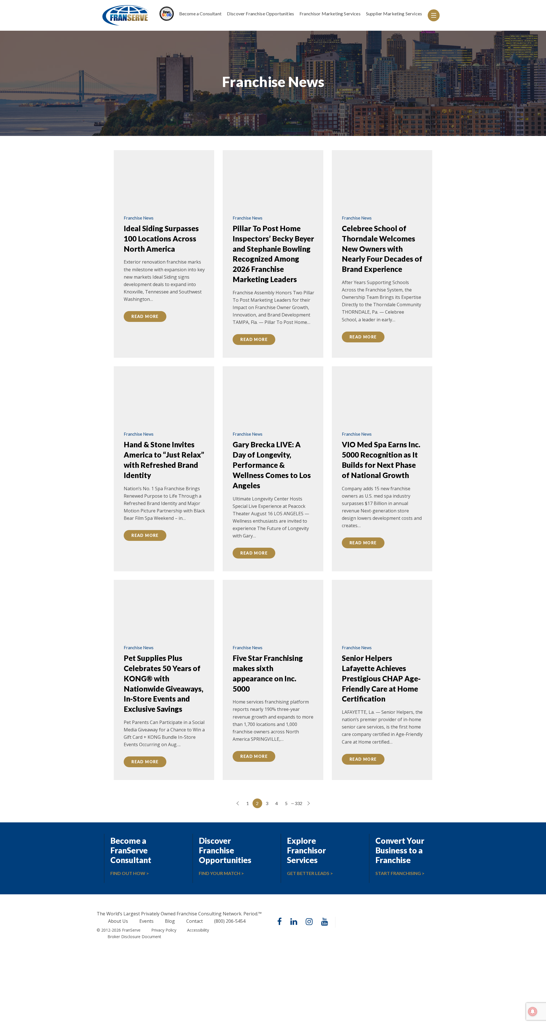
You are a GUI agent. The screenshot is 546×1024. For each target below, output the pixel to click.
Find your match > (221, 873)
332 (298, 803)
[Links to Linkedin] (293, 922)
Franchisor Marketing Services (330, 13)
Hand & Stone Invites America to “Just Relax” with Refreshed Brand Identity (164, 460)
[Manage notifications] (532, 1011)
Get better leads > (310, 873)
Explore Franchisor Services (306, 850)
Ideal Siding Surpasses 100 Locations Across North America (161, 238)
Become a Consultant (200, 13)
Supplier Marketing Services (394, 13)
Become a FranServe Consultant (130, 850)
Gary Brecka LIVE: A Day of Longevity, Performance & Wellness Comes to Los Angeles (272, 465)
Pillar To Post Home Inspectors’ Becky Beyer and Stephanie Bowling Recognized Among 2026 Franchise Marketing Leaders (273, 254)
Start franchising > (400, 873)
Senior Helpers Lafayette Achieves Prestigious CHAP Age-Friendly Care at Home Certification (381, 678)
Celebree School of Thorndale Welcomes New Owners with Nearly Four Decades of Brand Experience (382, 249)
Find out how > (129, 873)
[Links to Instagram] (309, 922)
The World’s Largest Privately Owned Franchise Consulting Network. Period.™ (179, 914)
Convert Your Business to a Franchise (399, 850)
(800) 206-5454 (229, 921)
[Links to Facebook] (279, 922)
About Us (118, 921)
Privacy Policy (163, 930)
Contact (194, 921)
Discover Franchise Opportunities (260, 13)
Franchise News (139, 217)
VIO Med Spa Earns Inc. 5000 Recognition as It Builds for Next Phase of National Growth (381, 460)
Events (146, 921)
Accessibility (198, 930)
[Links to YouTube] (324, 922)
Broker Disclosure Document (134, 936)
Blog (170, 921)
